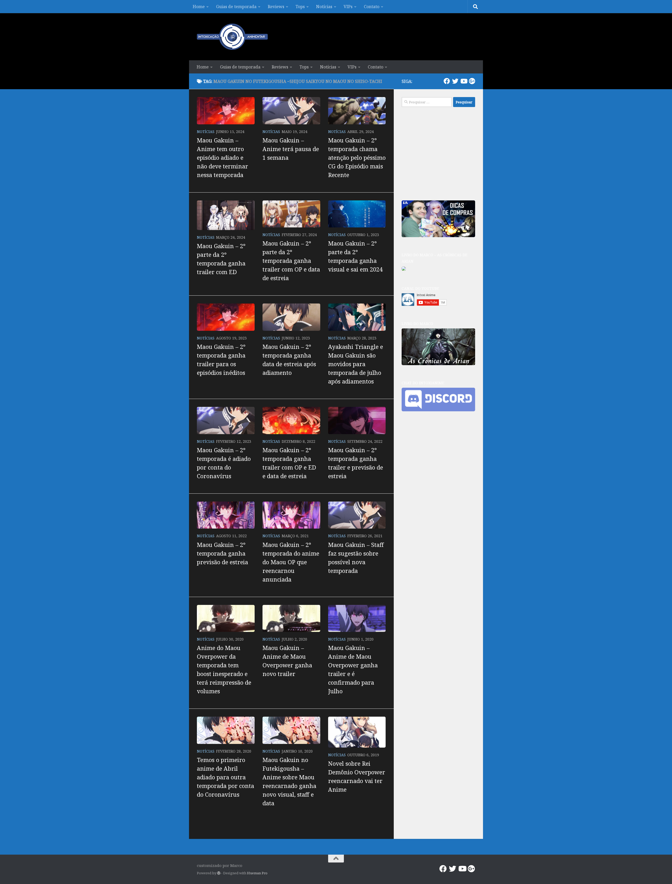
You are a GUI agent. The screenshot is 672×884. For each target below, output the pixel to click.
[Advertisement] (441, 153)
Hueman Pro (257, 873)
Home (199, 6)
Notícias (324, 6)
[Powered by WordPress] (218, 873)
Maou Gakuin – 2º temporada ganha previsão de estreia (222, 553)
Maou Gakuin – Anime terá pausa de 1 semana (290, 148)
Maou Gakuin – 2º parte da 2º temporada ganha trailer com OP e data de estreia (291, 260)
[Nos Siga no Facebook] (447, 81)
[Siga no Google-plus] (472, 81)
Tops (300, 6)
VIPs (348, 6)
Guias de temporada (236, 6)
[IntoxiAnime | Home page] (232, 37)
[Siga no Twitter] (455, 81)
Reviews (276, 6)
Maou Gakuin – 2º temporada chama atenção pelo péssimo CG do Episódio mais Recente (357, 157)
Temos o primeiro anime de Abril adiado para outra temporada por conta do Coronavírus (225, 777)
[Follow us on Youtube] (463, 81)
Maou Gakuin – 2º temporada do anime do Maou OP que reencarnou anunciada (290, 562)
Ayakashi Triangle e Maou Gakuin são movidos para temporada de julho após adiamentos (355, 364)
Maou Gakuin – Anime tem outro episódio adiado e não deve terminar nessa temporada (222, 157)
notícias (205, 131)
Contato (371, 6)
